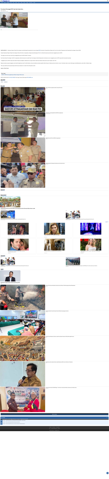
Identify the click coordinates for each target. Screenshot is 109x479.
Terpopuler (3, 255)
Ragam (27, 2)
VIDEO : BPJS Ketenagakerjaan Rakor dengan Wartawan (12, 74)
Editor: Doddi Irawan (3, 10)
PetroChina (30, 2)
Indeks (34, 2)
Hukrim (5, 2)
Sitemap (59, 428)
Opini (13, 2)
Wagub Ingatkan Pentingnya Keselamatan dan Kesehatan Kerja (55, 163)
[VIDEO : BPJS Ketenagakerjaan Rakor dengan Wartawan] (23, 99)
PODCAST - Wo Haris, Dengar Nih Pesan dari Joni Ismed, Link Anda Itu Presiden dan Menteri (14, 423)
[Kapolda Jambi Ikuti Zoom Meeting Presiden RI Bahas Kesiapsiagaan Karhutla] (22, 322)
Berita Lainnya (54, 414)
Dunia (11, 2)
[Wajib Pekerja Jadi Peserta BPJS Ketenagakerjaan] (23, 150)
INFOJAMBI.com (30, 77)
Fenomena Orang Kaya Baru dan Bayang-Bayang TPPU (10, 282)
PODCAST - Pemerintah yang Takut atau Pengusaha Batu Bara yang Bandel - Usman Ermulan (14, 420)
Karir (49, 428)
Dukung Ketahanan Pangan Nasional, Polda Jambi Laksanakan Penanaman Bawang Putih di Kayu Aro (15, 265)
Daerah (24, 2)
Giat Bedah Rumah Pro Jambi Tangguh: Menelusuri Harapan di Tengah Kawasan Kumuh (14, 418)
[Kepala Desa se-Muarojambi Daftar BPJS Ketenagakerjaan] (23, 124)
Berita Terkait (3, 194)
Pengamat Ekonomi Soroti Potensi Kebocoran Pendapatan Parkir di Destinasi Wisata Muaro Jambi (18, 208)
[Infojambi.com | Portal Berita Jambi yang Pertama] (6, 1)
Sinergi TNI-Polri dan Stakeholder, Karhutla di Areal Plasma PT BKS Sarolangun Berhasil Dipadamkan (60, 285)
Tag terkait (3, 79)
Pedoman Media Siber (54, 428)
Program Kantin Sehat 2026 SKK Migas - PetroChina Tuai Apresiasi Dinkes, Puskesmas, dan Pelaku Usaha (61, 387)
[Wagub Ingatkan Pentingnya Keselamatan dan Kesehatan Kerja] (23, 175)
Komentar (3, 189)
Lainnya (107, 417)
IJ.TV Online (3, 417)
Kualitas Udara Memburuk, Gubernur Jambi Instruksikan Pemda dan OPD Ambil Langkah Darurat (60, 336)
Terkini (2, 269)
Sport (19, 2)
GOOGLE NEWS (12, 77)
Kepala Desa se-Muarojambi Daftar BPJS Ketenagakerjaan (54, 112)
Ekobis (16, 2)
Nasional (8, 2)
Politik (21, 2)
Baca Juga (3, 85)
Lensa (2, 2)
